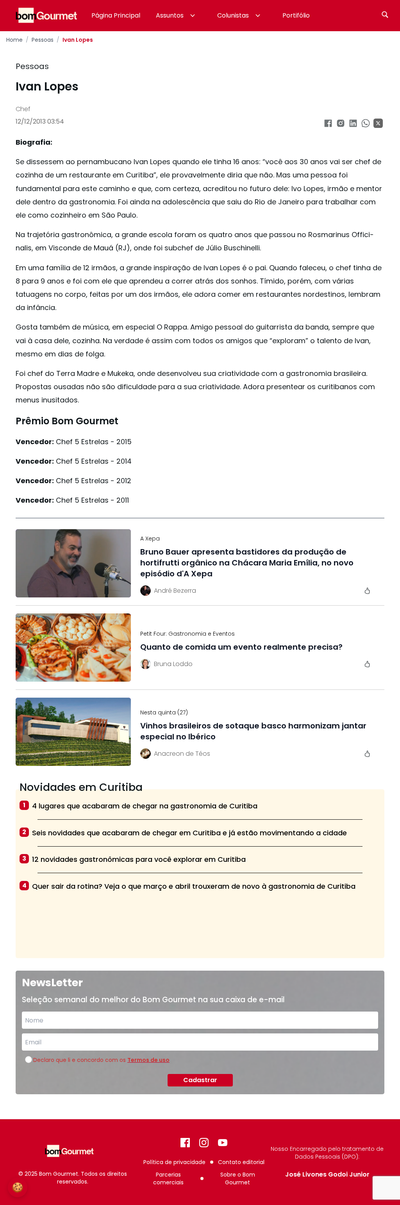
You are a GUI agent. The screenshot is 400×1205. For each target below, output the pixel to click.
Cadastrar (200, 1080)
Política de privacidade (174, 1162)
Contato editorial (241, 1162)
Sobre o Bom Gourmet (237, 1178)
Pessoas (43, 40)
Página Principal (115, 15)
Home (14, 40)
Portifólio (296, 15)
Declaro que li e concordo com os (101, 1060)
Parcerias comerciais (168, 1178)
